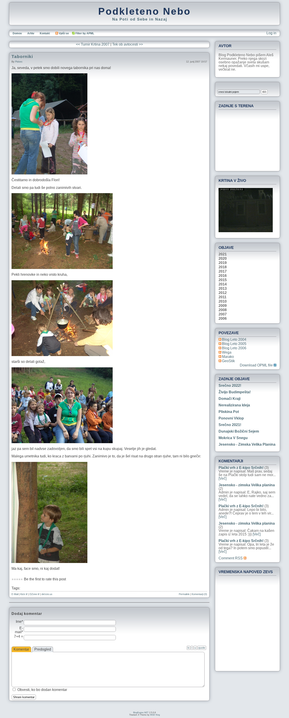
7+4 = (18, 636)
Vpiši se (64, 33)
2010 (223, 301)
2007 (223, 314)
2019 (223, 263)
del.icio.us (47, 594)
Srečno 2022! (230, 385)
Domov (17, 33)
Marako (228, 357)
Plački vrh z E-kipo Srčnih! (241, 468)
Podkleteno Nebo (144, 11)
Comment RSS (231, 558)
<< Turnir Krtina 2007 (93, 44)
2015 (223, 280)
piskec (19, 61)
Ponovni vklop (231, 418)
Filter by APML (84, 33)
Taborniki (22, 56)
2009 (223, 306)
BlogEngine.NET (141, 712)
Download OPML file (257, 365)
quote (201, 647)
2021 (223, 254)
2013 (223, 288)
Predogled (42, 649)
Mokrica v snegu (233, 438)
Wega (226, 352)
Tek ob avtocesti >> (127, 44)
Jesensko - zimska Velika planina (247, 444)
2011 (222, 297)
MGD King (155, 715)
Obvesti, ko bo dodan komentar (42, 690)
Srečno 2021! (230, 425)
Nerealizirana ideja (234, 405)
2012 (223, 293)
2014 (223, 284)
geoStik (228, 361)
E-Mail (15, 594)
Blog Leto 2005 (234, 344)
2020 (223, 258)
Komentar (21, 649)
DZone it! (35, 594)
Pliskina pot (229, 412)
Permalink (184, 594)
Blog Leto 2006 (234, 348)
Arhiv (30, 33)
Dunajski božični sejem (239, 431)
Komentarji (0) (199, 594)
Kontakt (45, 33)
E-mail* (19, 630)
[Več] (222, 478)
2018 (223, 267)
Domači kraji (229, 399)
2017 (223, 271)
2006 (223, 318)
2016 (223, 276)
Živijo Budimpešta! (235, 392)
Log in (271, 33)
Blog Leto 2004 (234, 339)
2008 (223, 310)
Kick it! (24, 594)
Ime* (19, 621)
